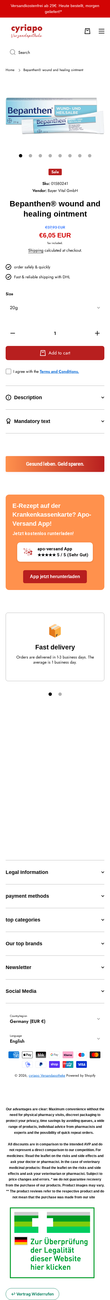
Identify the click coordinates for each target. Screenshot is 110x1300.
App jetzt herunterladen (55, 576)
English (17, 1041)
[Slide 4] (50, 155)
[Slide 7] (80, 155)
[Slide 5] (60, 155)
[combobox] (55, 52)
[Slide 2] (30, 155)
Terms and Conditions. (59, 371)
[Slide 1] (20, 155)
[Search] (11, 52)
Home (10, 70)
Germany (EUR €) (27, 1021)
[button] (87, 31)
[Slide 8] (89, 155)
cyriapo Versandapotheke (47, 1075)
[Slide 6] (70, 155)
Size (9, 294)
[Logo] (27, 31)
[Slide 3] (40, 155)
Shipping (35, 250)
